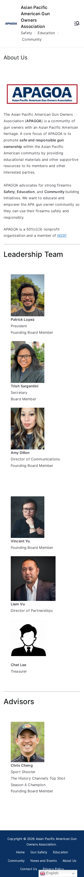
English (51, 873)
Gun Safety (38, 852)
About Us (69, 860)
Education (60, 852)
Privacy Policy (53, 869)
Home (20, 852)
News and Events (43, 860)
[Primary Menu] (76, 23)
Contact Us (28, 869)
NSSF (62, 235)
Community (16, 860)
